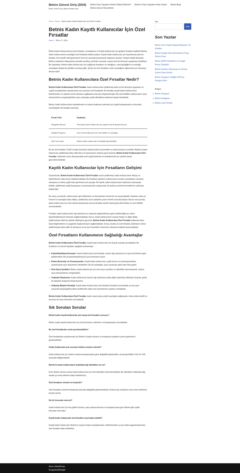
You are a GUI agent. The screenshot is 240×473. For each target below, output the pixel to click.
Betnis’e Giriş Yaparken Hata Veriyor (151, 4)
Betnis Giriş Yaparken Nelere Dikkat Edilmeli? (110, 4)
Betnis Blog (175, 4)
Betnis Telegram (162, 94)
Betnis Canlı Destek (163, 103)
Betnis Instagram (162, 98)
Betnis (57, 21)
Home (51, 21)
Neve (51, 466)
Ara (156, 21)
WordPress (60, 466)
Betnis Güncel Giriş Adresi (102, 8)
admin (51, 40)
